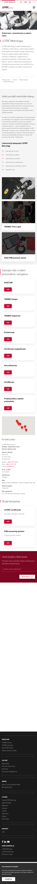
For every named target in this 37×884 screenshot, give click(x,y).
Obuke (4, 781)
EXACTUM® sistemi (7, 748)
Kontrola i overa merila (8, 766)
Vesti (3, 832)
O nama (4, 797)
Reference (5, 805)
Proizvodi (5, 739)
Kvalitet (4, 811)
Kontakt (5, 829)
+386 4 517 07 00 (12, 462)
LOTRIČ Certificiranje (8, 852)
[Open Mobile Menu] (34, 7)
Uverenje (4, 808)
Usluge (4, 760)
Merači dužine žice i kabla (9, 750)
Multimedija (5, 819)
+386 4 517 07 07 (11, 464)
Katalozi (4, 816)
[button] (20, 424)
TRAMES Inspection (7, 745)
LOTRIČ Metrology (7, 849)
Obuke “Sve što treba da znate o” (11, 784)
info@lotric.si (11, 466)
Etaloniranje (5, 763)
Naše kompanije (6, 803)
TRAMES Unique (6, 742)
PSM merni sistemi (7, 854)
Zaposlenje (5, 813)
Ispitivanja (5, 769)
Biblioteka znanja (7, 787)
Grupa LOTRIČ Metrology (9, 800)
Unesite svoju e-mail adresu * (13, 569)
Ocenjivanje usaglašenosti (9, 771)
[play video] (18, 215)
